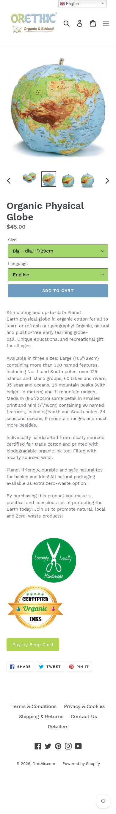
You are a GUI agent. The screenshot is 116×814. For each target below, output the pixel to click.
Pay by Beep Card (32, 644)
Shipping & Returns (41, 716)
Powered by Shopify (81, 763)
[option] (29, 178)
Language (18, 263)
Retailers (58, 726)
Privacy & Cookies (84, 706)
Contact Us (84, 716)
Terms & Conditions (34, 706)
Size (12, 239)
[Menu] (105, 23)
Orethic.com (43, 763)
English (72, 3)
